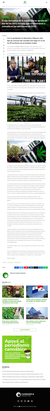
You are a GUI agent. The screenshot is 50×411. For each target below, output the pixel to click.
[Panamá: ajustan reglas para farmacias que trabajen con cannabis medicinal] (37, 292)
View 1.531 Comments (25, 329)
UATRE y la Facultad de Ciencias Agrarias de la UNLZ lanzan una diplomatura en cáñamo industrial (22, 376)
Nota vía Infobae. (11, 258)
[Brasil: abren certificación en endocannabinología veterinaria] (13, 313)
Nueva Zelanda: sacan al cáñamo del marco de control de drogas (35, 321)
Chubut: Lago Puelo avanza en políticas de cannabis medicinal (15, 382)
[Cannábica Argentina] (25, 2)
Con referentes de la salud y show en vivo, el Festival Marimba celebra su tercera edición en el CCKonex (24, 379)
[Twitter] (3, 42)
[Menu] (4, 2)
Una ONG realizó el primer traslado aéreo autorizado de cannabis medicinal (18, 371)
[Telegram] (3, 54)
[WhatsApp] (3, 57)
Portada (3, 6)
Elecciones (10, 262)
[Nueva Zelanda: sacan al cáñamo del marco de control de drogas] (37, 313)
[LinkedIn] (3, 45)
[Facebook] (3, 39)
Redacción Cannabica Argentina (18, 273)
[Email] (3, 51)
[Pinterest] (3, 48)
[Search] (46, 2)
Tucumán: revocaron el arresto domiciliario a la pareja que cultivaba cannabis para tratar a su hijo (11, 301)
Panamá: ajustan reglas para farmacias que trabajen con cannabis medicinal (36, 300)
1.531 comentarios (17, 29)
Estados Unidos (17, 262)
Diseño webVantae (25, 406)
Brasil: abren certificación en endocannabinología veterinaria (10, 321)
